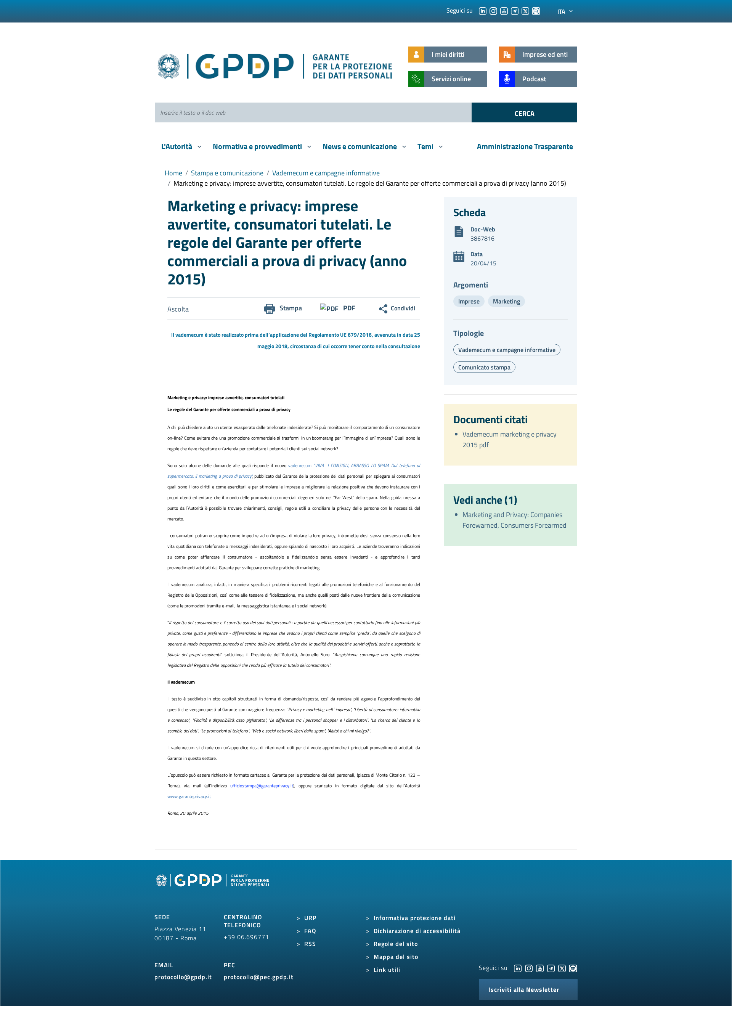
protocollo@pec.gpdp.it (259, 976)
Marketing (506, 301)
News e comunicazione (360, 146)
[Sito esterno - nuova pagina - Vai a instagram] (529, 967)
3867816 (482, 238)
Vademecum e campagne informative (326, 173)
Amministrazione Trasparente (525, 146)
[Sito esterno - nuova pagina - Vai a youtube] (540, 967)
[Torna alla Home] (275, 65)
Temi (426, 146)
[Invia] (524, 112)
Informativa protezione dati (415, 917)
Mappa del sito (396, 956)
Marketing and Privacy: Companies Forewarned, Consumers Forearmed (514, 519)
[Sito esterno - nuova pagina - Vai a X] (562, 967)
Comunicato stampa (484, 367)
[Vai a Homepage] (213, 888)
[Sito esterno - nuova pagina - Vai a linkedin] (518, 967)
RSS (310, 943)
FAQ (310, 930)
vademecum (300, 465)
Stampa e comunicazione (227, 173)
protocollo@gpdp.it (183, 976)
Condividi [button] (403, 308)
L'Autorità (177, 146)
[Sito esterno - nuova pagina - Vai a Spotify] (573, 967)
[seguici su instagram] (493, 10)
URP (310, 917)
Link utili (387, 969)
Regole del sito (396, 943)
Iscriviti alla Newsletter (523, 989)
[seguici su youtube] (504, 10)
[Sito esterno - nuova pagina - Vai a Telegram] (551, 967)
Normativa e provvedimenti (258, 146)
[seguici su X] (525, 10)
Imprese (469, 301)
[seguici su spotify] (536, 10)
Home (173, 173)
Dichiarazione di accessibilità (417, 930)
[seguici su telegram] (514, 10)
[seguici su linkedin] (482, 10)
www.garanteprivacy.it (189, 796)
